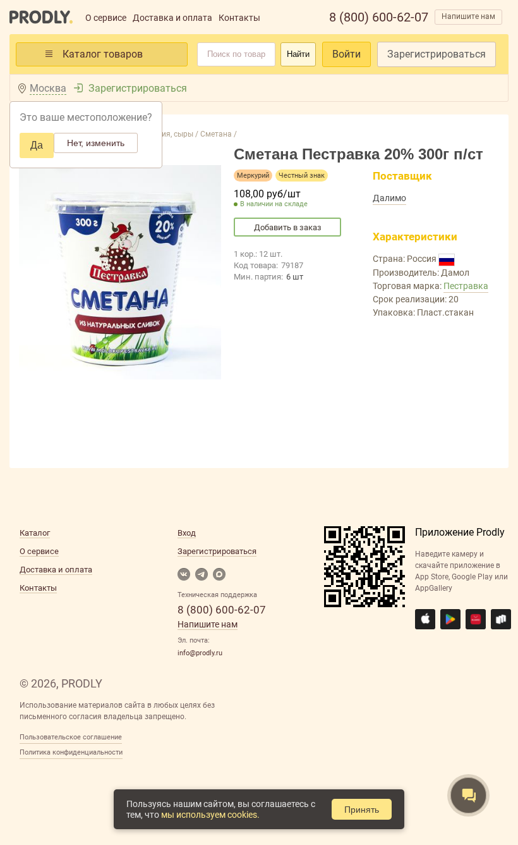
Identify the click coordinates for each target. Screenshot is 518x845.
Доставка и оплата (172, 18)
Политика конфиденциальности (71, 752)
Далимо (389, 198)
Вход (187, 533)
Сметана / (217, 134)
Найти (298, 54)
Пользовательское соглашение (71, 737)
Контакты (239, 18)
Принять (361, 810)
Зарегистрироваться (436, 54)
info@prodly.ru (200, 653)
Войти (346, 54)
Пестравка (465, 286)
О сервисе (105, 18)
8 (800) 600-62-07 (378, 17)
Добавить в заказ (288, 227)
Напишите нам (468, 16)
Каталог (35, 533)
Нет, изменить (95, 143)
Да (36, 145)
